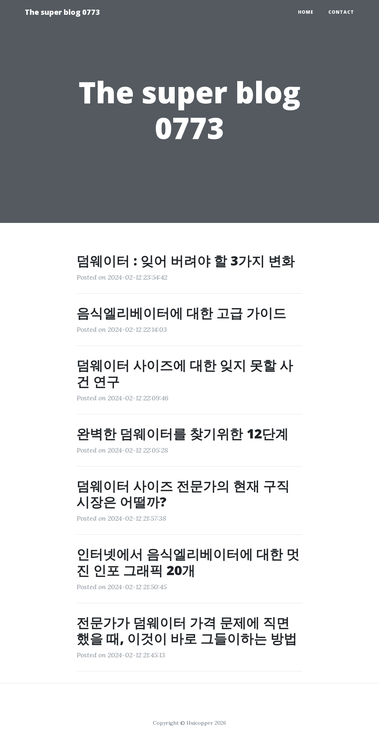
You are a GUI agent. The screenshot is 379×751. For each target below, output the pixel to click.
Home (305, 12)
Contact (341, 12)
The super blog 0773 (62, 12)
